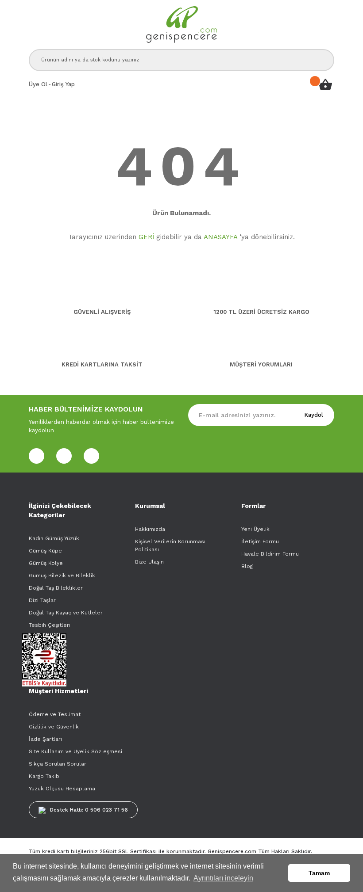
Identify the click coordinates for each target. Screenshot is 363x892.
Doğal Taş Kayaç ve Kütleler (66, 613)
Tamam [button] (319, 873)
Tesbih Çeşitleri (49, 625)
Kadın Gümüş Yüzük (54, 538)
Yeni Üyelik (255, 529)
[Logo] (181, 24)
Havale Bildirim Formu (270, 554)
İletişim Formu (260, 541)
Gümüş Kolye (46, 563)
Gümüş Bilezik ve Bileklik (62, 575)
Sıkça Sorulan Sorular (57, 764)
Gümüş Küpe (45, 551)
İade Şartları (45, 739)
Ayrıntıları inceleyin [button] (223, 878)
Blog (247, 566)
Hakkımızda (150, 529)
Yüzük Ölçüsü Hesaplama (62, 788)
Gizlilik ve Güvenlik (54, 727)
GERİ (146, 237)
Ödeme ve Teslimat (55, 714)
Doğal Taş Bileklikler (56, 588)
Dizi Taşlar (42, 600)
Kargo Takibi (45, 776)
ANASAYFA (220, 237)
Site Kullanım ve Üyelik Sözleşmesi (75, 751)
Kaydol (313, 415)
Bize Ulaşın (149, 562)
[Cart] (325, 84)
